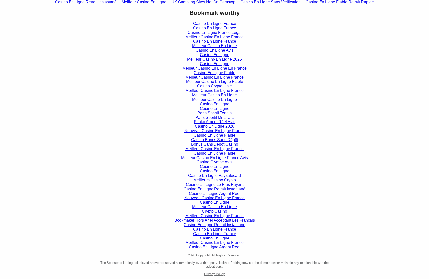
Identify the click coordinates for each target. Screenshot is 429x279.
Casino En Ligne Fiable (214, 73)
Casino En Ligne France (214, 23)
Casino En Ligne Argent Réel (214, 193)
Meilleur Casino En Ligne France (214, 37)
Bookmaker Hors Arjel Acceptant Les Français (214, 220)
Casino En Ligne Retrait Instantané (214, 189)
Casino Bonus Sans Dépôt (214, 140)
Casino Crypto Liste (214, 86)
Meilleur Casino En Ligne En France (214, 68)
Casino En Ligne (214, 55)
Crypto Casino (214, 211)
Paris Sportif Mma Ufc (214, 117)
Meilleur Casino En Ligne (214, 46)
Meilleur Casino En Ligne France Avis (214, 158)
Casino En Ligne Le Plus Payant (214, 184)
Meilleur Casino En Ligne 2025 (214, 59)
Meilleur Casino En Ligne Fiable (214, 82)
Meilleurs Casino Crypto (214, 180)
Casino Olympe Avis (214, 162)
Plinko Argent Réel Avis (214, 122)
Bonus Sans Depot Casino (214, 144)
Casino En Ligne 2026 (214, 126)
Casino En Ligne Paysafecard (214, 175)
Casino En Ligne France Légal (215, 32)
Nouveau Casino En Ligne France (214, 131)
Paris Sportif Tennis (214, 113)
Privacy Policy (214, 274)
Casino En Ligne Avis (215, 50)
